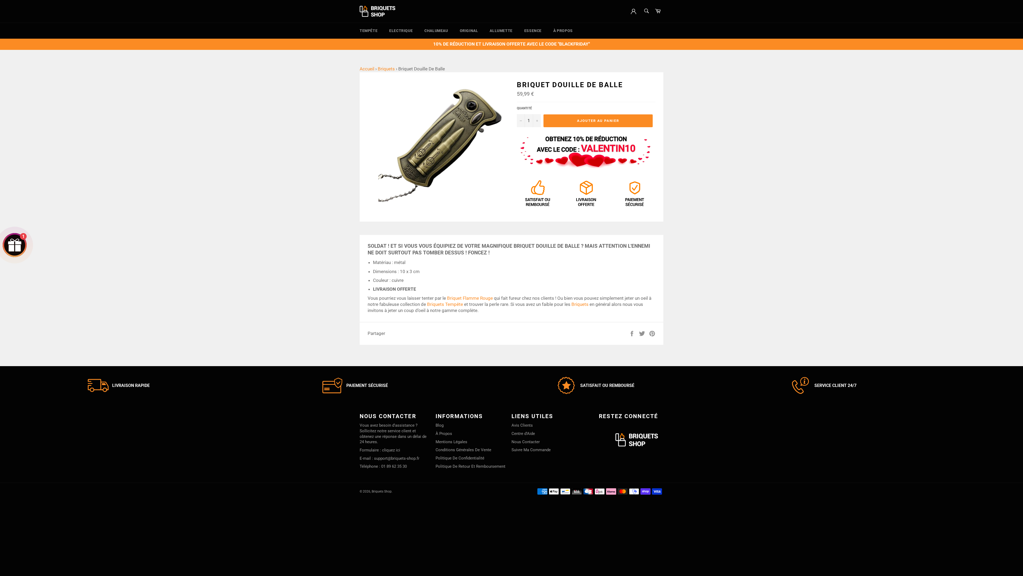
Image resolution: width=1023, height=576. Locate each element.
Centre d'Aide (523, 433)
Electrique (401, 31)
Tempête (368, 31)
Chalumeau (436, 31)
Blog (440, 425)
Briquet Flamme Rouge (470, 298)
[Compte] (633, 11)
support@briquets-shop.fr (396, 458)
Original (469, 31)
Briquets (386, 68)
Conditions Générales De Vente (463, 449)
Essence (533, 31)
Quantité (524, 108)
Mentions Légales (451, 441)
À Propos (563, 31)
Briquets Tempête (445, 304)
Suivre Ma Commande (531, 449)
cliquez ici (391, 450)
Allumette (501, 31)
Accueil (367, 68)
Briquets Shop (382, 491)
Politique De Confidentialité (460, 458)
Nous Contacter (526, 441)
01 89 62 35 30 (394, 466)
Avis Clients (522, 425)
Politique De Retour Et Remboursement (470, 466)
